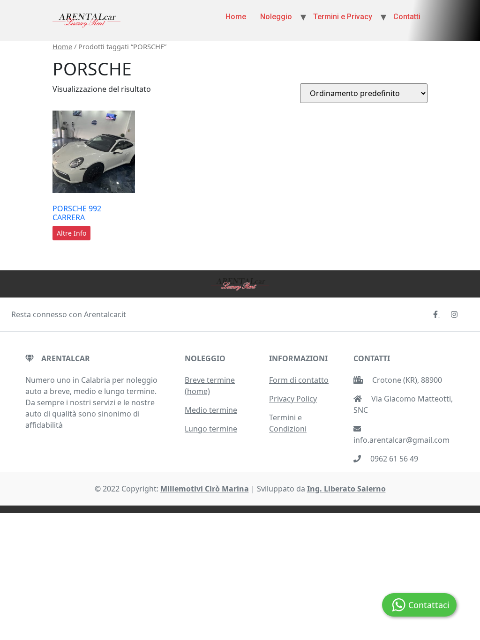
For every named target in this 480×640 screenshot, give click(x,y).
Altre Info (71, 233)
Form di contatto (299, 380)
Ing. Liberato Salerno (346, 489)
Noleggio (276, 16)
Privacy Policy (293, 399)
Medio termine (211, 410)
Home (235, 16)
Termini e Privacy (342, 16)
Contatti (406, 16)
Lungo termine (211, 429)
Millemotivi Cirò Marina (204, 489)
